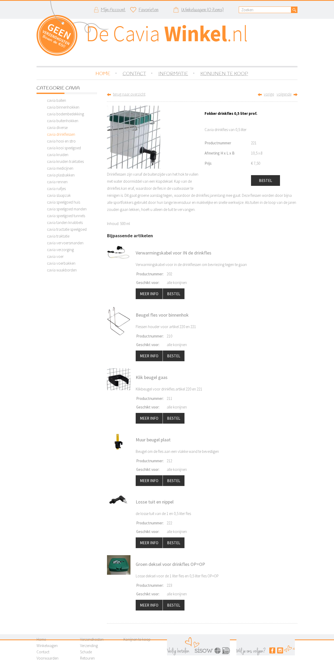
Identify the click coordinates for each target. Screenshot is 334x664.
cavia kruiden (57, 154)
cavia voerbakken (61, 263)
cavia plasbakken (61, 175)
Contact (43, 651)
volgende (284, 94)
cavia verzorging (60, 249)
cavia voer (55, 256)
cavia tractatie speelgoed (67, 229)
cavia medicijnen (60, 168)
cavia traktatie (58, 236)
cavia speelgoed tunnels (66, 215)
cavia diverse (57, 127)
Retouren (87, 658)
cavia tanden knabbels (65, 222)
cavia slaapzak (59, 195)
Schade (86, 651)
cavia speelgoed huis (63, 202)
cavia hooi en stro (61, 141)
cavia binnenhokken (63, 107)
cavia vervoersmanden (65, 242)
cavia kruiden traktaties (65, 161)
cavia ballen (56, 100)
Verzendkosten (92, 639)
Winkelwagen (47, 645)
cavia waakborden (62, 270)
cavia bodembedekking (65, 113)
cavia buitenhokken (62, 120)
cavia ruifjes (56, 188)
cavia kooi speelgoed (64, 147)
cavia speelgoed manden (67, 208)
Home (41, 639)
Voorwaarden (47, 658)
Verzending (89, 645)
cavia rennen (57, 181)
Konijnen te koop (137, 639)
